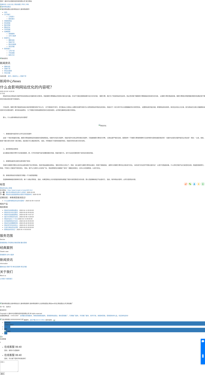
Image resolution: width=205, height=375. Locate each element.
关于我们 (7, 14)
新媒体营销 (101, 315)
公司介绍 (12, 51)
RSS (23, 4)
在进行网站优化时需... (11, 227)
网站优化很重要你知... (11, 223)
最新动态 (12, 40)
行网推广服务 (73, 315)
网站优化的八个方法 (11, 219)
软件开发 (93, 315)
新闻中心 (7, 38)
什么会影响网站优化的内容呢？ (14, 201)
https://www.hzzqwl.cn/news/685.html (19, 190)
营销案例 (12, 34)
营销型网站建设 (52, 315)
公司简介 (12, 16)
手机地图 (12, 53)
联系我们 (12, 19)
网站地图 (17, 4)
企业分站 (10, 4)
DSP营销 (7, 29)
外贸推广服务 (84, 315)
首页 (5, 12)
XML (27, 4)
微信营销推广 (63, 315)
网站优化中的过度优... (11, 212)
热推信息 (3, 4)
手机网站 (11, 242)
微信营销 (17, 242)
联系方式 (12, 55)
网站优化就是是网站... (11, 214)
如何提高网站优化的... (11, 221)
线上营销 (9, 188)
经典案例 (7, 31)
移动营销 (7, 23)
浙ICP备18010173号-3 (37, 320)
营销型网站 (8, 21)
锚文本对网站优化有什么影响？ (16, 192)
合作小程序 (12, 36)
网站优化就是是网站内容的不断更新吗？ (19, 194)
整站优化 (7, 27)
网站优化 (3, 188)
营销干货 (12, 42)
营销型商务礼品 (112, 315)
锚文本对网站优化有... (11, 217)
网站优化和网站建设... (11, 210)
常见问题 (12, 46)
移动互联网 (12, 44)
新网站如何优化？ (10, 229)
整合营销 (7, 25)
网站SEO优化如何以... (11, 225)
